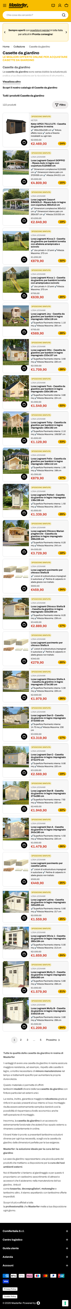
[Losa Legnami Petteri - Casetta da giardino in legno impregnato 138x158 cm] (16, 497)
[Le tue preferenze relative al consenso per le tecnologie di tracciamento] (65, 1303)
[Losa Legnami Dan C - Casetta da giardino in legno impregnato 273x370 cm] (16, 757)
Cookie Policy (10, 1296)
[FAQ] (53, 5)
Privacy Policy (10, 1289)
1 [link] (14, 1040)
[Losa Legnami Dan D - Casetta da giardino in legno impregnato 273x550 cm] (16, 717)
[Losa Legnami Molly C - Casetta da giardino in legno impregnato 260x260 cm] (16, 974)
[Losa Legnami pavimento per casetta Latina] (16, 865)
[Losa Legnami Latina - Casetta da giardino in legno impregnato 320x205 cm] (16, 902)
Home (6, 46)
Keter (34, 120)
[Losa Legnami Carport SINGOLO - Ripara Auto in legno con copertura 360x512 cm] (16, 202)
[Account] (60, 5)
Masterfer (16, 1303)
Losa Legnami (38, 157)
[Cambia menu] (5, 5)
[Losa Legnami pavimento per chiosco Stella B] (16, 572)
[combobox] (35, 15)
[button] (5, 32)
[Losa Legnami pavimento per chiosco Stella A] (16, 645)
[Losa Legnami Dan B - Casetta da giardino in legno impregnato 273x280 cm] (16, 793)
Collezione (19, 46)
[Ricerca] (64, 15)
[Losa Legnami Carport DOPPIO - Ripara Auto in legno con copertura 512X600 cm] (16, 162)
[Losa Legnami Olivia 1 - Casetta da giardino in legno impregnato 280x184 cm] (16, 938)
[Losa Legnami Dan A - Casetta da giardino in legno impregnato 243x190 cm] (16, 829)
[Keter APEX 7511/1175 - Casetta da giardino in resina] (16, 126)
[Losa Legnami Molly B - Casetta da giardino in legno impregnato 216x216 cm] (16, 1010)
